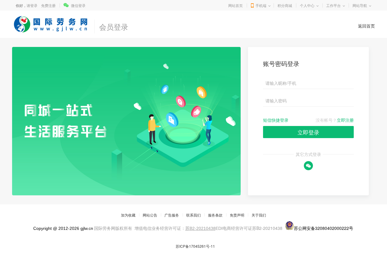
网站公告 (150, 214)
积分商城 (285, 5)
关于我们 (259, 214)
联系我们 (193, 214)
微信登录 (78, 5)
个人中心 (307, 5)
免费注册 (48, 5)
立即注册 (345, 120)
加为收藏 (128, 214)
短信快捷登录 (275, 120)
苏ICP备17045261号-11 (195, 246)
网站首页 (235, 5)
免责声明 (237, 214)
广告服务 (171, 214)
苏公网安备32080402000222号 (323, 228)
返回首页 (366, 26)
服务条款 (215, 214)
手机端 (260, 5)
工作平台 (333, 5)
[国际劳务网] (51, 24)
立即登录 (308, 132)
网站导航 (360, 5)
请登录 (32, 5)
